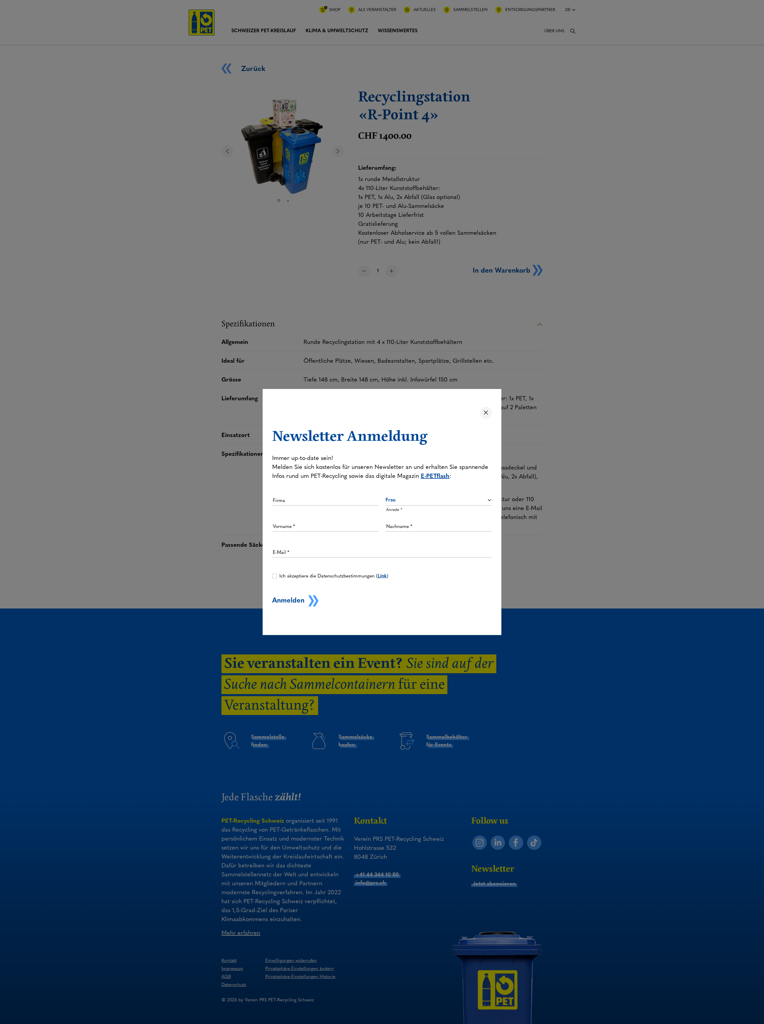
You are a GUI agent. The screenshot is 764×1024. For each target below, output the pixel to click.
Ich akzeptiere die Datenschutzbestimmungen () (333, 576)
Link (382, 576)
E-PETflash (435, 475)
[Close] (486, 413)
